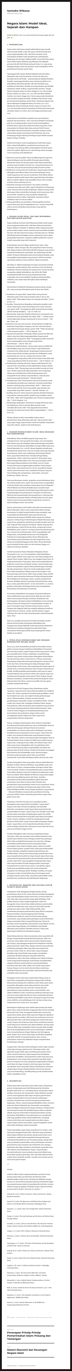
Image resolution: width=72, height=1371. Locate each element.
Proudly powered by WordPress (27, 1366)
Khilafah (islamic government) (43, 1317)
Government (30, 1317)
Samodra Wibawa (18, 10)
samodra (12, 1317)
